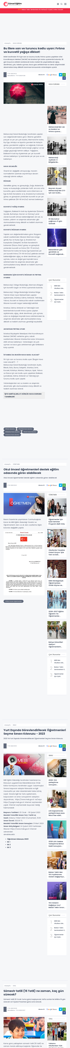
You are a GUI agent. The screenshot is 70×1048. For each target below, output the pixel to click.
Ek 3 (9, 847)
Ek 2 (9, 844)
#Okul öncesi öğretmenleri (13, 601)
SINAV (14, 725)
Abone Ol (41, 75)
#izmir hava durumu (30, 432)
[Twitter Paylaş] (60, 74)
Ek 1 (8, 842)
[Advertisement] (35, 28)
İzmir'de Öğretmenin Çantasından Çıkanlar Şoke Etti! (40, 9)
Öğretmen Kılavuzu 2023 (17, 839)
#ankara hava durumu (12, 435)
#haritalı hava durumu (25, 429)
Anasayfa (7, 43)
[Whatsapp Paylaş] (64, 74)
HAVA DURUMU (17, 43)
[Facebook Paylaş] (64, 78)
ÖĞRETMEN (16, 464)
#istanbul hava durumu (12, 432)
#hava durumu (9, 429)
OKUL (14, 986)
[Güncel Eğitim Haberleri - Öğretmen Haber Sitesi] (13, 4)
